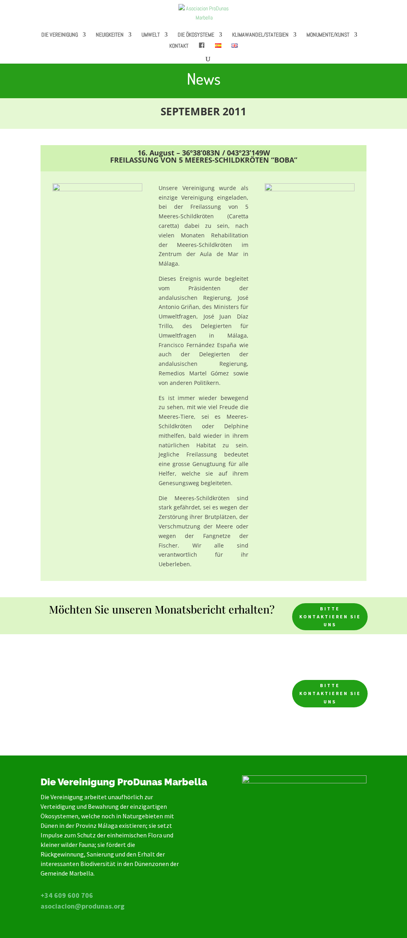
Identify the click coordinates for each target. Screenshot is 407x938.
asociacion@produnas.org (82, 906)
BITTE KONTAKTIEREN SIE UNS (330, 617)
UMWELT (150, 35)
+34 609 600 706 (67, 895)
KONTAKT (178, 46)
